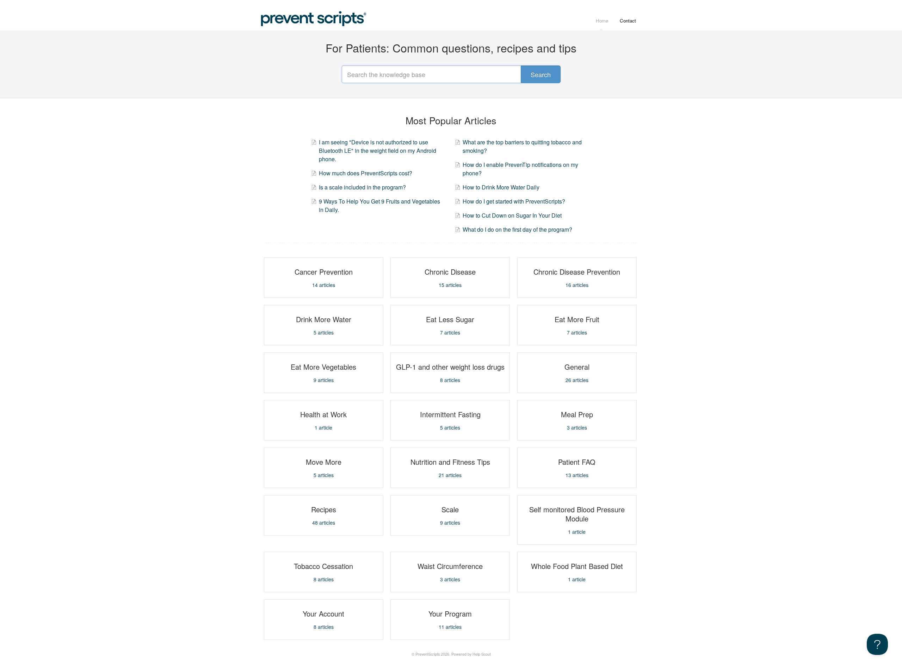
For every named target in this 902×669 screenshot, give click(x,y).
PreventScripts (427, 654)
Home (602, 20)
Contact (628, 20)
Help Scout (481, 654)
